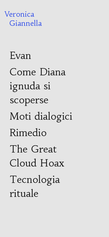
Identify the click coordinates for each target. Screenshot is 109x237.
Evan (20, 56)
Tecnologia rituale (35, 186)
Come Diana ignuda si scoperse (38, 86)
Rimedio (28, 133)
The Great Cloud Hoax (37, 156)
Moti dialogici (41, 116)
